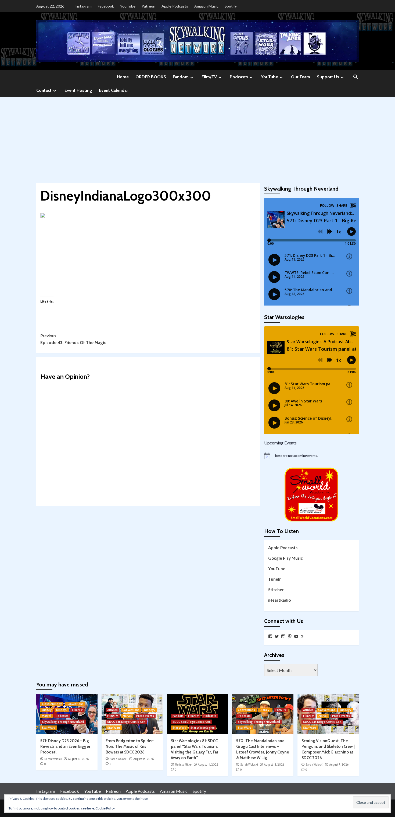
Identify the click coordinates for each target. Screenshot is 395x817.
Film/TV (209, 76)
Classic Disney (52, 704)
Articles (112, 710)
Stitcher (276, 589)
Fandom (181, 76)
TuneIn (275, 579)
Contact (44, 90)
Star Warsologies (203, 728)
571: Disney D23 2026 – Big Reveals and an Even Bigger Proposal (65, 746)
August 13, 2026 (274, 764)
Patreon (148, 6)
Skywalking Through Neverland (63, 722)
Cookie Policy (105, 808)
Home (123, 76)
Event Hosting (78, 90)
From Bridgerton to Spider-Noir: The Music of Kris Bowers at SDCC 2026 (130, 746)
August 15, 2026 (143, 759)
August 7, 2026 (339, 764)
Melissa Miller (183, 764)
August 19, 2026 (78, 759)
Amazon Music (206, 6)
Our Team (300, 76)
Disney (47, 710)
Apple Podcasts (174, 6)
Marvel (46, 716)
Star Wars (48, 728)
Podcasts (239, 76)
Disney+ (61, 710)
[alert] (311, 456)
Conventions (75, 704)
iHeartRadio (279, 600)
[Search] (355, 77)
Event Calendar (113, 90)
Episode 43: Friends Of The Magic (73, 339)
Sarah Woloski (53, 759)
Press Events (145, 716)
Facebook (106, 6)
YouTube (127, 6)
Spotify (231, 6)
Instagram (83, 6)
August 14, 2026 (208, 764)
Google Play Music (285, 558)
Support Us (328, 76)
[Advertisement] (197, 137)
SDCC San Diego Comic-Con (126, 722)
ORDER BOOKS (150, 76)
